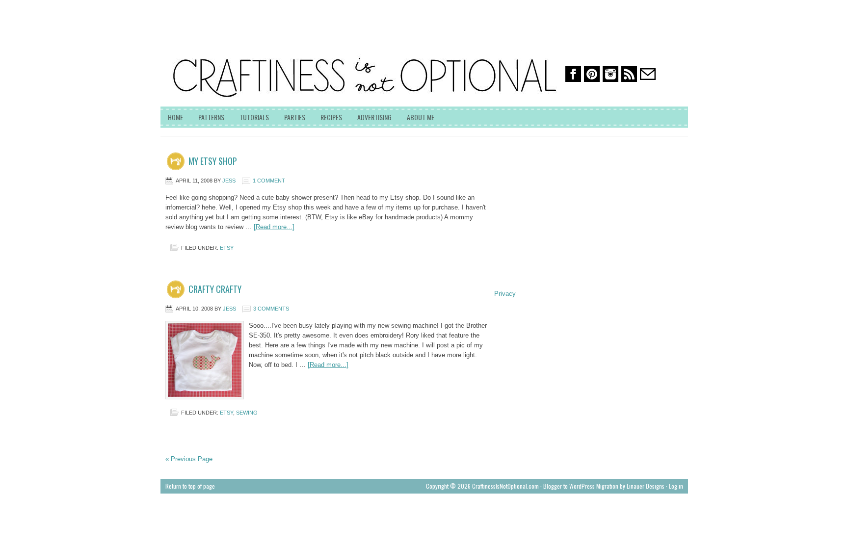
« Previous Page (188, 459)
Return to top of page (190, 486)
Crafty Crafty (214, 289)
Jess (229, 180)
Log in (676, 486)
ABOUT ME (420, 117)
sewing (247, 413)
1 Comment (269, 180)
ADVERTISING (374, 117)
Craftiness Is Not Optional (234, 44)
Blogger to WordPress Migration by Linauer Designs (603, 486)
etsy (227, 248)
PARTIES (294, 117)
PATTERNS (211, 117)
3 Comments (271, 309)
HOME (175, 117)
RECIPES (331, 117)
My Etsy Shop (212, 161)
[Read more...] (274, 227)
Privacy (505, 293)
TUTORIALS (254, 117)
